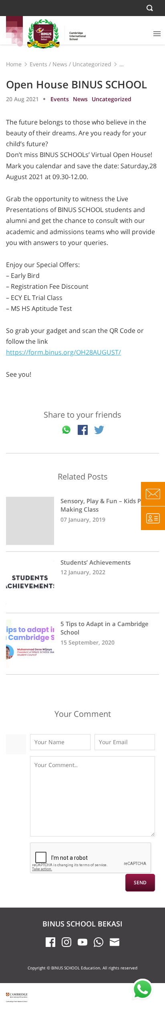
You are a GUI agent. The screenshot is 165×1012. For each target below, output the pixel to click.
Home (14, 64)
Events (38, 64)
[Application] (153, 518)
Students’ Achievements (82, 582)
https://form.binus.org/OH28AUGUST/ (63, 352)
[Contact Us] (153, 494)
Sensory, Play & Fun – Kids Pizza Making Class (82, 520)
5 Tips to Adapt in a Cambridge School (82, 643)
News (59, 64)
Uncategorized (91, 64)
